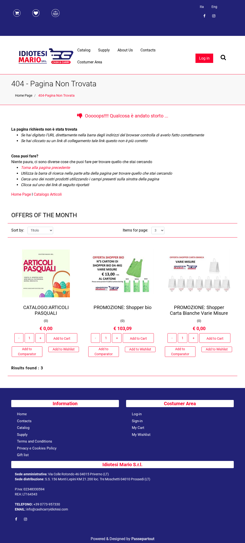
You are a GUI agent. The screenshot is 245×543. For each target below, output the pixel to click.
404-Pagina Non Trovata (56, 95)
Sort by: (17, 230)
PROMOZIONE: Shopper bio (122, 307)
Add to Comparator (27, 351)
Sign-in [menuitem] (137, 421)
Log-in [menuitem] (137, 414)
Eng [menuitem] (214, 7)
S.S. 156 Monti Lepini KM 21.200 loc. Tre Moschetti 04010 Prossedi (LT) (97, 479)
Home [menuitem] (22, 414)
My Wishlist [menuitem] (141, 434)
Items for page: (135, 230)
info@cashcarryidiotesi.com (47, 509)
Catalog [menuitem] (83, 50)
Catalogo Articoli (48, 194)
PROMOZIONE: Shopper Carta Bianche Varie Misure (199, 310)
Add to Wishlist (64, 349)
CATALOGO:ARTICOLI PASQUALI (46, 310)
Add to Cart (61, 338)
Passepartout (142, 539)
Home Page (23, 95)
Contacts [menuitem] (148, 50)
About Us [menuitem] (125, 50)
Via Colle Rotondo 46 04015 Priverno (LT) (78, 474)
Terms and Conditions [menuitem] (34, 441)
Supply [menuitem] (104, 50)
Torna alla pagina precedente (45, 167)
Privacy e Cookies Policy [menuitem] (36, 448)
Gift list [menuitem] (23, 455)
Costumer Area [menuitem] (89, 62)
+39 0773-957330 (46, 504)
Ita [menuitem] (202, 7)
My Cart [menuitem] (138, 428)
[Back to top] (235, 532)
